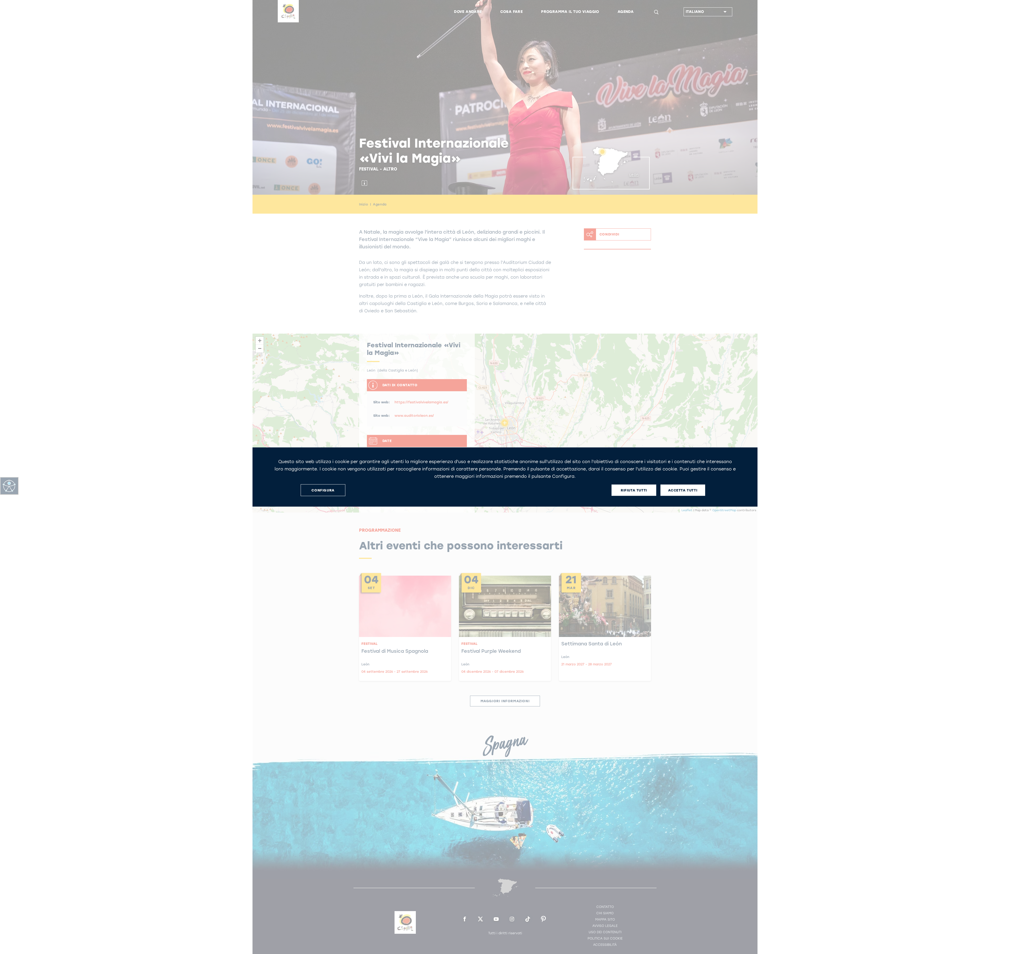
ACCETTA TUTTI (682, 490)
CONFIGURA (322, 490)
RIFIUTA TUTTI (634, 490)
